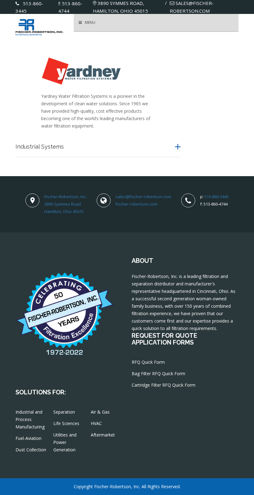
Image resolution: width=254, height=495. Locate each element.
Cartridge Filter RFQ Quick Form (163, 385)
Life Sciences (66, 423)
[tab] (98, 146)
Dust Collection (30, 450)
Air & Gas (100, 412)
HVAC (96, 423)
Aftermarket (103, 435)
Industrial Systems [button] (39, 146)
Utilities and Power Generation (65, 442)
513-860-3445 (216, 196)
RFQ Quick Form (148, 362)
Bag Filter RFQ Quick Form (158, 373)
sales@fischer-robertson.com (143, 196)
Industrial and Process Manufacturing (30, 419)
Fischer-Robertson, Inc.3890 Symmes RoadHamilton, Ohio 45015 (65, 204)
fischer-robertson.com (136, 204)
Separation (64, 412)
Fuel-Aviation (28, 438)
